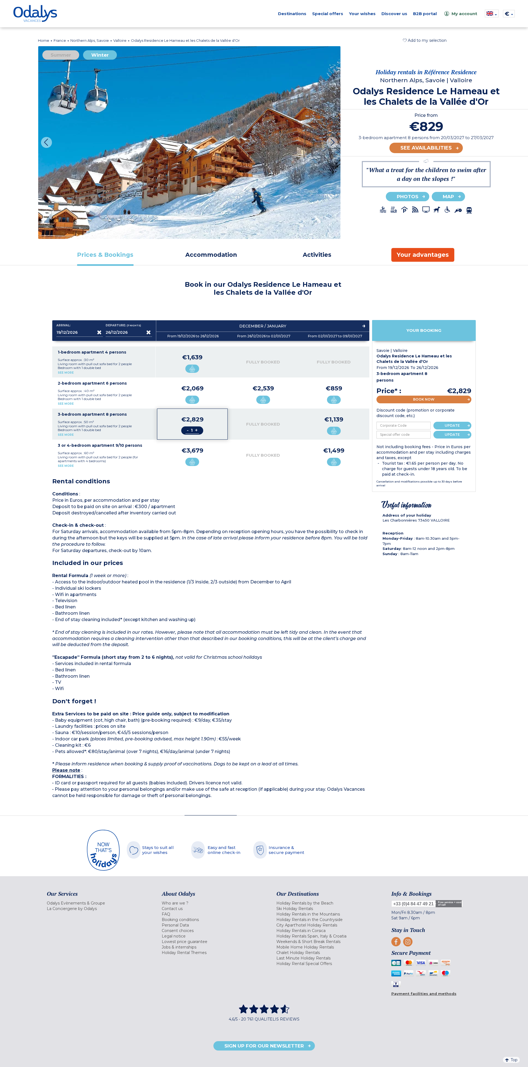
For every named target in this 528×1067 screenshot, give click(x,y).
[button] (425, 40)
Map (448, 196)
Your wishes (362, 13)
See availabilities (426, 148)
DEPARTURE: (124, 325)
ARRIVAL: (63, 325)
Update (452, 425)
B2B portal (425, 13)
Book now (424, 399)
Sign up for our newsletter (264, 1046)
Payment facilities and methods (424, 993)
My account (464, 13)
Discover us (394, 13)
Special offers (327, 13)
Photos (407, 196)
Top (514, 1059)
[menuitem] (97, 903)
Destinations (292, 13)
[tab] (105, 254)
